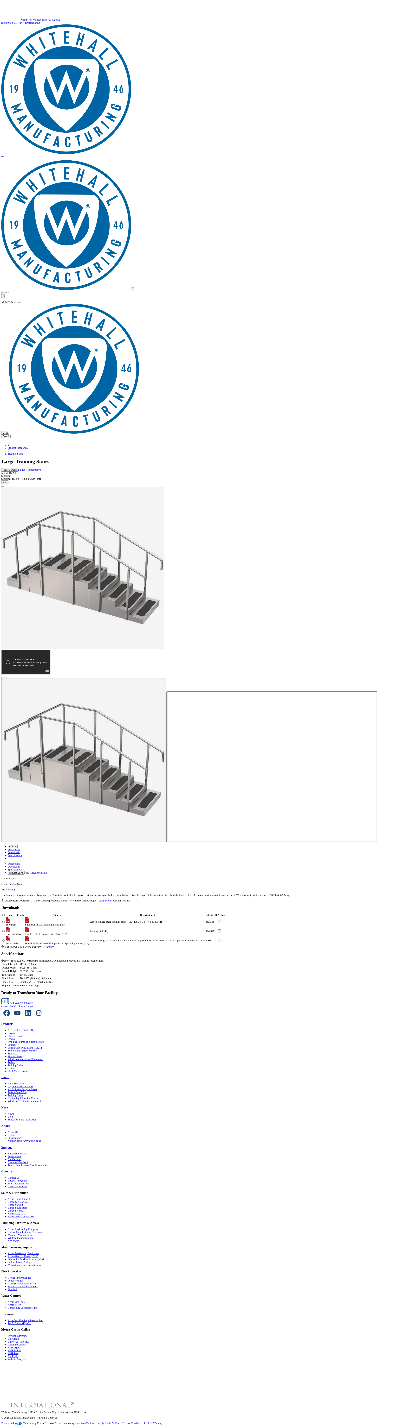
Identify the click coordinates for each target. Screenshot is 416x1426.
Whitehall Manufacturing (20, 1238)
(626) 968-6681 (9, 22)
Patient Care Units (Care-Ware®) (25, 1047)
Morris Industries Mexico (21, 1216)
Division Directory (17, 1335)
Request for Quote (17, 1180)
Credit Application (17, 1186)
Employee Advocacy (18, 1341)
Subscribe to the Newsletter (22, 1119)
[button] (2, 156)
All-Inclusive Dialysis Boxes (22, 1089)
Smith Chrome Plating (19, 1262)
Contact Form (8, 1006)
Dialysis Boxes (15, 1036)
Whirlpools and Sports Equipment (25, 1059)
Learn (5, 1077)
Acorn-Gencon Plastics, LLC (23, 1256)
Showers (12, 1053)
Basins (11, 1033)
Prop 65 (119, 1423)
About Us (13, 1132)
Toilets (11, 1062)
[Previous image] (2, 677)
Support (6, 1147)
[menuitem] (14, 849)
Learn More (104, 900)
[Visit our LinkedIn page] (28, 1017)
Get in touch (47, 946)
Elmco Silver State (17, 1207)
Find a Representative (19, 1183)
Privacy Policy (8, 1423)
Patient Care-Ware (17, 1092)
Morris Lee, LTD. (17, 1213)
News (4, 1107)
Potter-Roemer (15, 1280)
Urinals (11, 1068)
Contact (6, 1171)
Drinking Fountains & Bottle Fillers (26, 1041)
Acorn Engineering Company (23, 1229)
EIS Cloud (13, 1338)
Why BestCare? (16, 1083)
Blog (10, 1116)
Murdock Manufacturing (20, 1235)
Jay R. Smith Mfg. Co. (19, 1323)
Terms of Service (54, 1423)
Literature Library (17, 1344)
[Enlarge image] (2, 486)
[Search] (3, 296)
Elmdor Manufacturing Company (25, 1232)
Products (7, 1024)
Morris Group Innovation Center (24, 1140)
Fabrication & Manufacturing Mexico (27, 1259)
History (11, 1135)
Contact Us (13, 1177)
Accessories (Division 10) (21, 1030)
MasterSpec (14, 1347)
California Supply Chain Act (100, 1423)
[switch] (3, 299)
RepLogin (13, 1356)
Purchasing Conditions (74, 1423)
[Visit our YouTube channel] (17, 1017)
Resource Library (17, 1153)
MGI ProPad (14, 1350)
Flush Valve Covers (18, 1071)
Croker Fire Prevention (19, 1277)
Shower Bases (15, 1056)
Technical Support (24, 1006)
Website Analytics (17, 1359)
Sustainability (15, 1138)
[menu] (208, 868)
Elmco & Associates (18, 1202)
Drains (11, 1039)
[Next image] (5, 677)
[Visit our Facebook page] (6, 1017)
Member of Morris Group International (40, 20)
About (5, 1125)
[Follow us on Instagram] (38, 1017)
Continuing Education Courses (23, 1098)
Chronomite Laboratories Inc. (23, 1307)
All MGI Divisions (11, 302)
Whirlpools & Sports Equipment (24, 1101)
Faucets (12, 1044)
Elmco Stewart (15, 1204)
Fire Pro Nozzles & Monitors (23, 1286)
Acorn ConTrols (16, 1302)
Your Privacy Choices (34, 1423)
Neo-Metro (13, 1240)
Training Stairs (15, 453)
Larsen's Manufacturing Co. (22, 1283)
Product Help (14, 1156)
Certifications (14, 1159)
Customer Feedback (18, 1162)
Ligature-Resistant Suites (20, 1086)
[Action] (219, 921)
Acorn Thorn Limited (19, 1199)
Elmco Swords (15, 1210)
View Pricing (8, 889)
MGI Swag (13, 1353)
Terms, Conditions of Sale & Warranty (27, 1165)
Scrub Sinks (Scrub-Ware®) (22, 1050)
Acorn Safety (14, 1304)
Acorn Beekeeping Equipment (23, 1253)
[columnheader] (15, 915)
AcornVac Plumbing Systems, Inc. (25, 1320)
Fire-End (12, 1289)
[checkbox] (208, 299)
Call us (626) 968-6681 (21, 1003)
